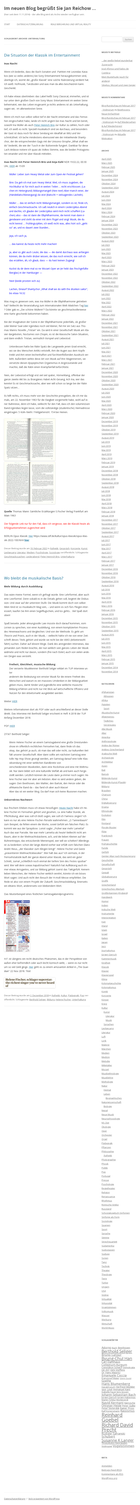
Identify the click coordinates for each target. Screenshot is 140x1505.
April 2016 (106, 601)
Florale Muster (109, 827)
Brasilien (106, 790)
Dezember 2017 (110, 519)
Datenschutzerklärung (30, 24)
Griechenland (109, 884)
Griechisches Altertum (113, 888)
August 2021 (108, 339)
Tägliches (108, 720)
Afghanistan (108, 692)
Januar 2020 (108, 417)
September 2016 (110, 581)
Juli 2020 (106, 392)
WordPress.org (109, 1478)
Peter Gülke (128, 1405)
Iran (104, 921)
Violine (105, 1295)
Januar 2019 (108, 466)
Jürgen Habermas (126, 1397)
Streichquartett (109, 1241)
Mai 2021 (106, 351)
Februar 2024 (108, 216)
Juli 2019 (106, 441)
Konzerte (75, 548)
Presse (105, 1180)
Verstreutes (110, 724)
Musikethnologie (110, 1073)
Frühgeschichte (109, 843)
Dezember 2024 (110, 175)
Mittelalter (107, 1065)
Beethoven (124, 1347)
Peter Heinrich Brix (44, 125)
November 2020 (110, 376)
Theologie (107, 1274)
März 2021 (107, 359)
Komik (105, 991)
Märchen (106, 1048)
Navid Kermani (112, 1402)
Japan (105, 942)
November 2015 (110, 622)
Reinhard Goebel (112, 1417)
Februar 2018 (108, 511)
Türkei (105, 1282)
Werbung (106, 1319)
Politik (105, 1167)
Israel (104, 934)
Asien (104, 765)
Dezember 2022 (110, 273)
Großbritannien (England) (115, 893)
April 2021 (106, 355)
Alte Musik (107, 729)
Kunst (84, 548)
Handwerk (107, 897)
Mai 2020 (106, 400)
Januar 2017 (108, 564)
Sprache (106, 1233)
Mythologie (107, 1081)
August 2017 (108, 536)
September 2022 (110, 286)
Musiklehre (107, 1077)
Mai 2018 (106, 499)
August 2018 (108, 487)
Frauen (105, 839)
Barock (105, 774)
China (105, 798)
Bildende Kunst (109, 778)
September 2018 (110, 482)
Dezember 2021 (110, 323)
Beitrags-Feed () (112, 1470)
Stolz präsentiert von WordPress (44, 1498)
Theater (106, 1270)
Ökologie (106, 1126)
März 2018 (107, 507)
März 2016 (107, 606)
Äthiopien (109, 696)
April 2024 (106, 208)
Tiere (104, 1278)
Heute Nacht (66, 807)
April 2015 (106, 651)
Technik (106, 1266)
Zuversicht (107, 64)
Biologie (108, 1106)
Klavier (105, 971)
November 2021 (110, 327)
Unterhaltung (67, 556)
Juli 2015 (106, 638)
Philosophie (108, 1151)
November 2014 (110, 671)
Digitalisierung (109, 802)
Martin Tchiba (109, 1399)
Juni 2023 (106, 249)
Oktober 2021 (108, 331)
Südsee (106, 1254)
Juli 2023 (106, 245)
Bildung (51, 999)
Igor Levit (107, 1389)
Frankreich (107, 835)
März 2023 (107, 261)
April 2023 (106, 257)
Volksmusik (107, 1311)
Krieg (104, 1003)
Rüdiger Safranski (113, 1433)
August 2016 (108, 585)
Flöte (104, 831)
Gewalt (105, 872)
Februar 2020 (108, 413)
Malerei (105, 1044)
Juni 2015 (106, 642)
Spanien (106, 1225)
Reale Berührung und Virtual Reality (71, 24)
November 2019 (110, 425)
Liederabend (32, 556)
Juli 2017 (106, 540)
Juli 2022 (106, 294)
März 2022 (107, 310)
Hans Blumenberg (116, 1383)
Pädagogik (73, 995)
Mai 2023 (106, 253)
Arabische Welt (109, 753)
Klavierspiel (108, 975)
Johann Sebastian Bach (119, 1394)
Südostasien (108, 1249)
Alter (104, 733)
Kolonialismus (109, 987)
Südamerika (108, 1245)
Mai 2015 (106, 647)
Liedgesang (10, 552)
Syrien (105, 1258)
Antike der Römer (111, 745)
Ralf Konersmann (111, 1411)
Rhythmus (107, 1200)
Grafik (105, 880)
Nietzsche (129, 1403)
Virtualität (106, 1299)
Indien (105, 905)
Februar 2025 (108, 167)
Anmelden (107, 1465)
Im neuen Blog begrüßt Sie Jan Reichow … (50, 8)
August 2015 (108, 634)
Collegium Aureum (114, 1365)
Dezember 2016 (110, 569)
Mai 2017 (106, 548)
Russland (106, 1208)
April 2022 (106, 306)
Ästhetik (54, 548)
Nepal (105, 1110)
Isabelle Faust (109, 1391)
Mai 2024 (106, 204)
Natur (104, 1085)
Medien (31, 552)
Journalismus (108, 950)
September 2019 (110, 433)
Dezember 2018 (110, 470)
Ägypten (106, 704)
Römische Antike (110, 1204)
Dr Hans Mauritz (111, 1372)
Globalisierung (109, 876)
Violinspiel (107, 1446)
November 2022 (110, 277)
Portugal (106, 1176)
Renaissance (108, 1196)
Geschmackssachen (14, 556)
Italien (105, 938)
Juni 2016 (106, 593)
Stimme (105, 1237)
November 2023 (110, 228)
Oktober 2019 (108, 429)
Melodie (106, 1061)
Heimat (107, 1089)
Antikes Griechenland (113, 749)
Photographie (109, 1159)
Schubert (108, 1436)
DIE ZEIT (106, 1370)
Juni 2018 (106, 495)
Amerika (106, 737)
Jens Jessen (123, 1391)
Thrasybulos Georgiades (114, 1443)
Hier (31, 536)
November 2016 (110, 573)
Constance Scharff (112, 1367)
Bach (114, 1347)
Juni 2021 (106, 347)
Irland (105, 925)
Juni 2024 (106, 199)
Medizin (106, 1057)
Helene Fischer (63, 999)
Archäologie (108, 757)
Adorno (106, 1347)
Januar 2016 (108, 614)
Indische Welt (108, 909)
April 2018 (106, 503)
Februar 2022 (108, 314)
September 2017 (110, 532)
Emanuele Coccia (114, 1375)
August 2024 (108, 191)
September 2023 (110, 236)
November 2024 (110, 179)
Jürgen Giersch (109, 954)
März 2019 (107, 458)
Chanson (106, 794)
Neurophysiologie (111, 1118)
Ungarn (105, 1286)
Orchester (107, 1135)
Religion (106, 1192)
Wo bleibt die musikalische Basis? (33, 578)
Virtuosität (107, 1303)
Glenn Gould (125, 1378)
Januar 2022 (108, 318)
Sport (106, 708)
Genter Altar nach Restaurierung (118, 856)
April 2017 (106, 552)
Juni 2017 (106, 544)
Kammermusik (109, 958)
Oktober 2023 (108, 232)
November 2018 (110, 474)
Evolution (106, 815)
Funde (105, 847)
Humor (105, 901)
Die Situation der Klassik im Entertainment (42, 55)
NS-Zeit (105, 1122)
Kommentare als (112, 1474)
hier (86, 305)
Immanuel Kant (121, 1389)
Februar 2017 (108, 560)
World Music (108, 1327)
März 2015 (107, 655)
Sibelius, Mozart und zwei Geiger (119, 85)
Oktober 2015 (108, 626)
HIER (12, 166)
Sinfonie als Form (111, 1217)
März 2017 (107, 556)
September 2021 (110, 335)
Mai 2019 (106, 450)
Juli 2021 (106, 343)
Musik (109, 1020)
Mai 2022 (106, 302)
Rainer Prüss (127, 1408)
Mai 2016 (106, 597)
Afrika (105, 700)
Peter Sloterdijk (110, 1408)
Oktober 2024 (108, 183)
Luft (104, 1036)
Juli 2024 (106, 195)
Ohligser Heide (111, 1405)
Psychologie (42, 552)
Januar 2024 (108, 220)
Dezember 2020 (110, 372)
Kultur (64, 995)
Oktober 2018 (108, 478)
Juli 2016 (106, 589)
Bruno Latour (112, 1355)
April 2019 (106, 454)
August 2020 (108, 388)
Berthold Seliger (37, 999)
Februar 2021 (108, 364)
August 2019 (108, 437)
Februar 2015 (108, 659)
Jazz (104, 946)
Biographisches (114, 1098)
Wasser (106, 1315)
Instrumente (108, 913)
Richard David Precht (117, 1427)
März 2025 (107, 163)
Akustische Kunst (110, 712)
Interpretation (109, 917)
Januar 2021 (108, 368)
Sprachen (109, 1024)
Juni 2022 (106, 298)
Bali (103, 770)
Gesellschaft (108, 864)
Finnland (106, 823)
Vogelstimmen (109, 1307)
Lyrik (104, 1040)
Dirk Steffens (117, 1370)
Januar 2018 (108, 515)
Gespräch (64, 548)
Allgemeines (108, 716)
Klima (104, 979)
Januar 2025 (108, 171)
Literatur (21, 552)
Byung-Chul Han (117, 1358)
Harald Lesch (108, 1386)
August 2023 (108, 240)
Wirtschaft (107, 1323)
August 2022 (108, 290)
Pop (82, 995)
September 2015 (110, 630)
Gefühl (105, 852)
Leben (107, 1094)
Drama (105, 806)
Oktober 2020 (108, 380)
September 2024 (110, 187)
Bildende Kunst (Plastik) (114, 782)
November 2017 (110, 523)
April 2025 (106, 158)
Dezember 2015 (110, 618)
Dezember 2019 (110, 421)
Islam (104, 930)
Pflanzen (106, 1147)
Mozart (105, 1069)
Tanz (104, 1262)
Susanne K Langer (118, 1440)
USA (104, 1290)
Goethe (106, 1381)
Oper (104, 1130)
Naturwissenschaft (111, 1102)
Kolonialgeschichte (111, 983)
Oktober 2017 (108, 528)
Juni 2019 (106, 446)
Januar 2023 (108, 269)
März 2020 (107, 409)
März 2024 (107, 212)
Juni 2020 (106, 396)
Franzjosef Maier (110, 1378)
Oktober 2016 (108, 577)
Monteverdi (122, 1399)
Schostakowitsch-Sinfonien (116, 1212)
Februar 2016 (108, 610)
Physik (105, 1163)
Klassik (105, 966)
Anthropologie (109, 741)
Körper (105, 999)
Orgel (104, 1139)
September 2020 (110, 384)
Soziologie (54, 552)
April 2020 (106, 405)
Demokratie (129, 1367)
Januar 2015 (108, 663)
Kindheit (106, 962)
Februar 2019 (108, 462)
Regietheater (108, 1188)
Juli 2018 (106, 491)
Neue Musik (108, 1114)
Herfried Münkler (125, 1386)
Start (7, 24)
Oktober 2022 (108, 282)
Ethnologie (107, 811)
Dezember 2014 (110, 667)
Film (104, 819)
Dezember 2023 (110, 224)
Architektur (107, 761)
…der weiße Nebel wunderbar (117, 60)
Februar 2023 (108, 265)
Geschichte (107, 860)
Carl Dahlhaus (111, 1362)
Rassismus (127, 1411)
